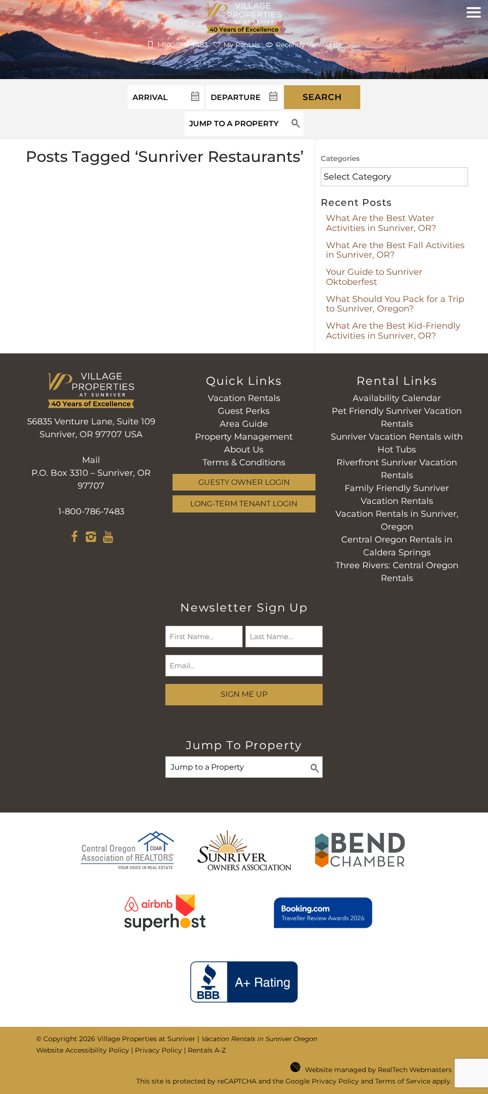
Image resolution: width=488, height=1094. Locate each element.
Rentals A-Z (207, 1050)
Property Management (244, 437)
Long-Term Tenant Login (243, 503)
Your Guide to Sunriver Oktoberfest (374, 277)
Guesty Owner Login (244, 482)
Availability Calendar (397, 398)
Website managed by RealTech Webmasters (378, 1070)
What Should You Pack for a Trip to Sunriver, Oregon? (395, 304)
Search (322, 97)
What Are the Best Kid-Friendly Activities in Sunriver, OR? (393, 331)
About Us (244, 449)
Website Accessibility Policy (82, 1050)
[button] (473, 36)
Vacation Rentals (244, 398)
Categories (340, 158)
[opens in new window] (74, 538)
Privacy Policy (158, 1050)
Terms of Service (402, 1081)
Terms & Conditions (244, 462)
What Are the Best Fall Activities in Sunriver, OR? (395, 250)
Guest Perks (244, 411)
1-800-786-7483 (91, 511)
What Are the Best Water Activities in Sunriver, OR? (381, 223)
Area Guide (244, 424)
